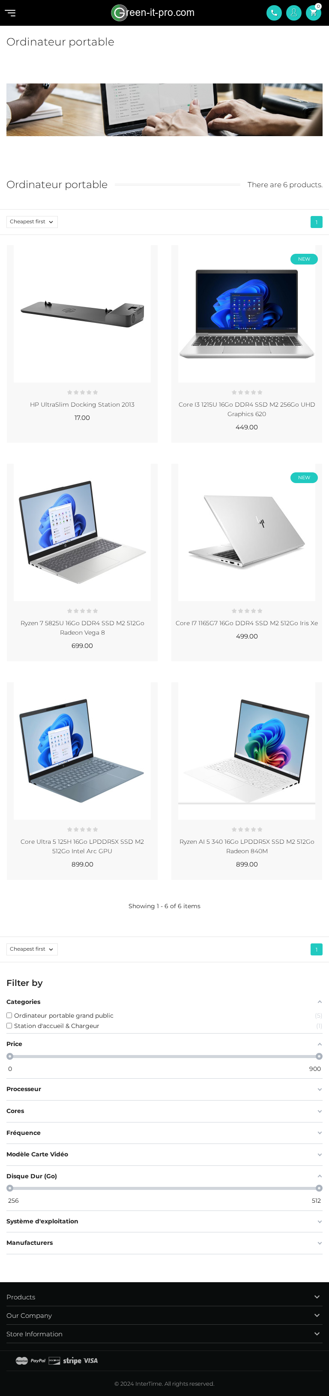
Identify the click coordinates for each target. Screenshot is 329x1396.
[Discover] (54, 1360)
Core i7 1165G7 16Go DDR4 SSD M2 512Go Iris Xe (247, 623)
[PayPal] (38, 1360)
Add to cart (121, 439)
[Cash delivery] (72, 1360)
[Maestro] (22, 1360)
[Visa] (90, 1360)
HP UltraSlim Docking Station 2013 (82, 404)
